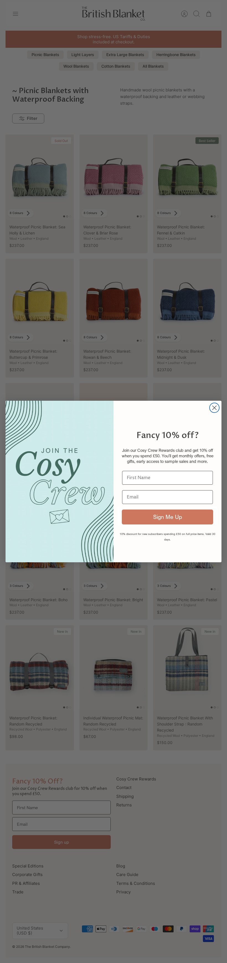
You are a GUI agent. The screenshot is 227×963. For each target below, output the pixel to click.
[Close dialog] (214, 408)
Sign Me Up (167, 516)
